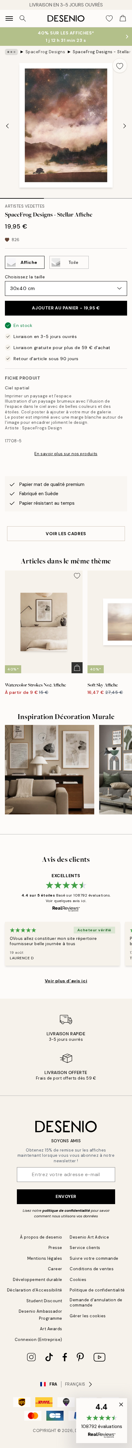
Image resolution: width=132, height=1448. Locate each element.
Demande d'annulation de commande (96, 1302)
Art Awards (51, 1328)
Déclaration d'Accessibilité (34, 1290)
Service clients (85, 1247)
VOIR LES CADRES (66, 533)
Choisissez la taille (25, 277)
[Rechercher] (22, 18)
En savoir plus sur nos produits (65, 453)
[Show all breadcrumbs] (11, 52)
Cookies (78, 1279)
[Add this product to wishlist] (119, 65)
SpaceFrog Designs (45, 51)
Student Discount (44, 1300)
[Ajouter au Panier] (77, 667)
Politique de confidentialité (97, 1290)
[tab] (22, 196)
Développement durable (37, 1279)
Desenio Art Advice (89, 1237)
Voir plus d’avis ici (66, 981)
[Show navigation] (9, 18)
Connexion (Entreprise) (38, 1339)
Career (55, 1268)
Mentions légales (44, 1258)
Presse (55, 1247)
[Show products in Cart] (123, 18)
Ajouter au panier (66, 308)
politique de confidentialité (66, 1210)
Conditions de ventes (92, 1268)
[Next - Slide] (125, 126)
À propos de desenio (41, 1237)
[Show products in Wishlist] (109, 18)
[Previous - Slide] (7, 126)
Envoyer (66, 1196)
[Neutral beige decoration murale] (49, 769)
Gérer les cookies (88, 1316)
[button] (101, 1420)
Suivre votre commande (94, 1258)
